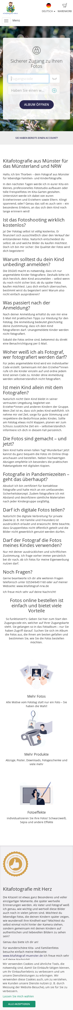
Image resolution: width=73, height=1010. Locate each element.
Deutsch (47, 11)
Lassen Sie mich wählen (18, 996)
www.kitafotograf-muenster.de (23, 955)
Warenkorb (65, 11)
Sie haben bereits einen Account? (36, 138)
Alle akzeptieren (19, 1004)
